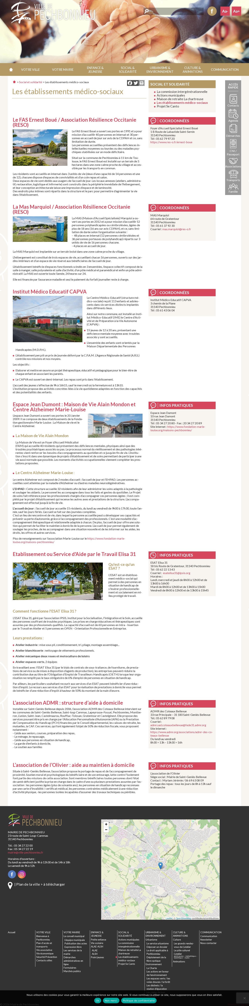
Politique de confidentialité (139, 1000)
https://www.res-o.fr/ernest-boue (171, 142)
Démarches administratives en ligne (73, 961)
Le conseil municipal (74, 936)
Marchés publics (72, 971)
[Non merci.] (244, 998)
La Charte (152, 968)
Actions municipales (171, 95)
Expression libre (73, 946)
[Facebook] (130, 83)
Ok (97, 1000)
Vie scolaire (97, 943)
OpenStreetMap (183, 918)
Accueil (11, 69)
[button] (30, 69)
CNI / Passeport (233, 152)
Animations (179, 961)
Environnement (154, 964)
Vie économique (44, 953)
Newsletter (206, 939)
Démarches (233, 135)
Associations (233, 166)
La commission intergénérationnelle (182, 92)
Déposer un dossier (157, 946)
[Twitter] (136, 83)
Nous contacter (208, 943)
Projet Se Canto (168, 106)
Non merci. (111, 1000)
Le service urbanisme (158, 943)
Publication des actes (76, 943)
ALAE (95, 950)
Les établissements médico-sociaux (182, 103)
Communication (208, 936)
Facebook (212, 11)
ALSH (95, 953)
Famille (233, 191)
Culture (177, 939)
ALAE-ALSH (97, 946)
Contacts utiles (44, 960)
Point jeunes (97, 957)
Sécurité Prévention (46, 956)
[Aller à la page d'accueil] (14, 81)
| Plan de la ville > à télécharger (39, 884)
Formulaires (70, 967)
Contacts (233, 105)
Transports (233, 180)
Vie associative (44, 950)
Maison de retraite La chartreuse (180, 99)
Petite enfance (98, 939)
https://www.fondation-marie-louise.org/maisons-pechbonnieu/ (177, 428)
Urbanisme (151, 939)
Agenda (233, 120)
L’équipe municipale (75, 940)
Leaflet (169, 918)
